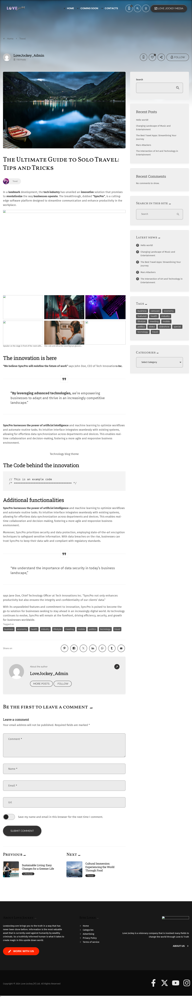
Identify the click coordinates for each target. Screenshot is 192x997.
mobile (81, 629)
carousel (155, 311)
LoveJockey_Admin (29, 55)
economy (22, 629)
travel (117, 629)
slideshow (164, 326)
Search (139, 79)
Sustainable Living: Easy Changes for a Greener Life (38, 866)
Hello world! (142, 120)
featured (142, 316)
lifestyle (57, 629)
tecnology (105, 629)
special (177, 326)
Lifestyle (28, 873)
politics (92, 629)
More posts (41, 683)
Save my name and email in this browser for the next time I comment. (60, 817)
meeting (69, 629)
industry (45, 629)
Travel (90, 875)
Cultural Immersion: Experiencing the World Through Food (99, 867)
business (8, 629)
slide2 (152, 326)
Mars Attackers (143, 145)
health (34, 629)
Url (10, 802)
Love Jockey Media (168, 8)
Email (12, 785)
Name (12, 769)
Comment (15, 739)
